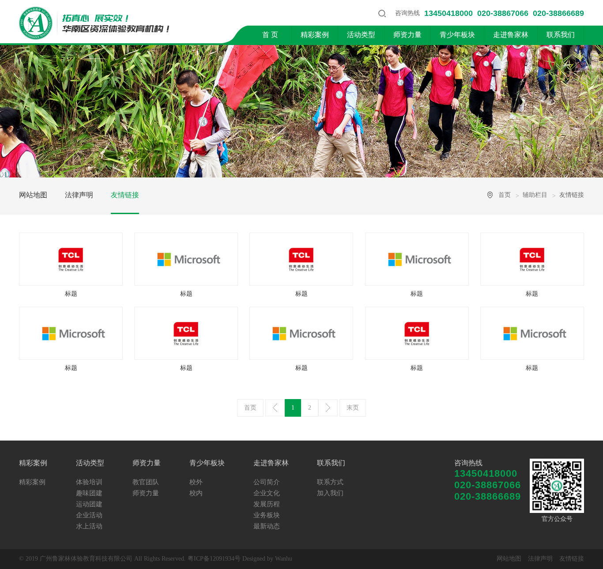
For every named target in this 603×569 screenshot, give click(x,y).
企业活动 (89, 515)
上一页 (275, 407)
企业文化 (266, 493)
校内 (196, 493)
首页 (504, 195)
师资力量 (407, 34)
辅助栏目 (535, 195)
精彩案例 (315, 34)
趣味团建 (89, 493)
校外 (196, 482)
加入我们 (330, 493)
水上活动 (89, 526)
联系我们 (560, 34)
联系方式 (330, 482)
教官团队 (145, 482)
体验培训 (89, 482)
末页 (353, 407)
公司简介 (266, 482)
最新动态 (266, 526)
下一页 (328, 407)
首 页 (270, 34)
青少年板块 (457, 34)
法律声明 (79, 195)
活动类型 (361, 34)
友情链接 (125, 195)
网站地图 (33, 195)
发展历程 (266, 504)
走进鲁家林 (510, 34)
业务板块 (266, 515)
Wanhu (283, 558)
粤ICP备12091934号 (214, 558)
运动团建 (89, 504)
